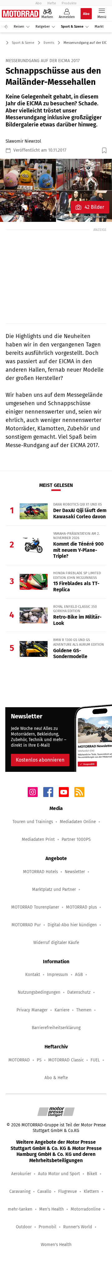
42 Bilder (94, 207)
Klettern (91, 1191)
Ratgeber (42, 26)
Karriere (61, 1010)
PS (39, 1060)
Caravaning (19, 1191)
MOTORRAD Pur (26, 925)
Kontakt (32, 974)
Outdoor (24, 1227)
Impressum (57, 974)
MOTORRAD (19, 1060)
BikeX (92, 1173)
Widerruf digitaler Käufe (56, 942)
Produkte (69, 3)
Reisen (19, 26)
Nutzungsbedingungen (39, 992)
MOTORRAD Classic (66, 1060)
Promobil (47, 1227)
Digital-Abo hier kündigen (72, 925)
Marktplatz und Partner (54, 889)
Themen (83, 1010)
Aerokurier (21, 1173)
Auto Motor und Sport (59, 1173)
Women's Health (56, 1244)
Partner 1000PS (76, 839)
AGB (79, 974)
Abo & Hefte (56, 1077)
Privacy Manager (32, 1010)
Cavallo (44, 1191)
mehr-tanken (20, 1209)
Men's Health (51, 1209)
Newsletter (75, 871)
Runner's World (77, 1227)
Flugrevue (67, 1191)
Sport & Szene (72, 26)
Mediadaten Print (38, 839)
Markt (99, 26)
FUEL (95, 1060)
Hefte (51, 3)
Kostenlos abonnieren (40, 760)
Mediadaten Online (78, 821)
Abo (38, 3)
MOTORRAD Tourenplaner (35, 907)
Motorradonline (85, 1209)
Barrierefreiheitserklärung (56, 1027)
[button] (56, 190)
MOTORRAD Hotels (40, 871)
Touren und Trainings (32, 821)
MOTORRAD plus (81, 907)
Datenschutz (79, 992)
